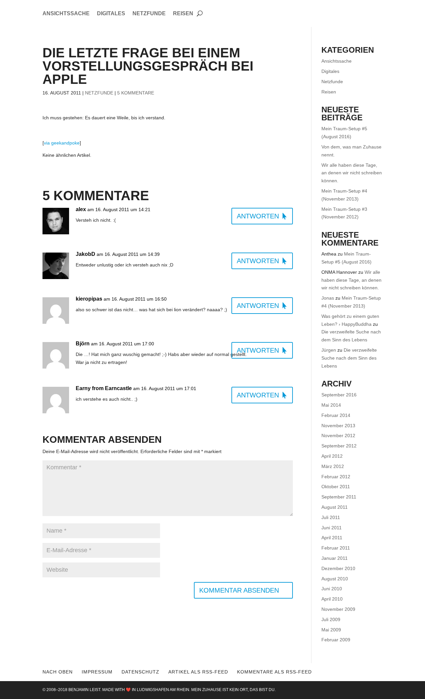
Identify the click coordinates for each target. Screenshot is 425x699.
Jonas (327, 298)
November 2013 (338, 425)
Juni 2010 (331, 588)
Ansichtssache (66, 13)
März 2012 (332, 466)
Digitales (111, 13)
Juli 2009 (330, 619)
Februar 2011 (335, 548)
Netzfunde (149, 13)
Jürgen (328, 350)
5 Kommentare (135, 92)
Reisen (183, 13)
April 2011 (331, 537)
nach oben (57, 671)
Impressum (97, 671)
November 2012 (338, 435)
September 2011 (338, 496)
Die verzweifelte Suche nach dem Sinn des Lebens (349, 358)
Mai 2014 (331, 405)
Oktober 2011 (335, 486)
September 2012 (339, 445)
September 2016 (339, 394)
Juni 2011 (331, 527)
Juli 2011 (330, 517)
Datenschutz (140, 671)
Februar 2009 (335, 639)
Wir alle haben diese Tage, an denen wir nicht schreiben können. (351, 173)
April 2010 (332, 599)
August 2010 (334, 578)
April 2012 (332, 456)
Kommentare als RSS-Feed (274, 671)
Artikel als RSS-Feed (198, 671)
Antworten (258, 216)
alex (81, 209)
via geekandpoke (62, 143)
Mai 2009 (331, 629)
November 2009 (338, 609)
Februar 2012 (335, 476)
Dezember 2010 (338, 568)
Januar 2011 (334, 558)
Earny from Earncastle (104, 388)
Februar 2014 (335, 415)
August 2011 (334, 507)
